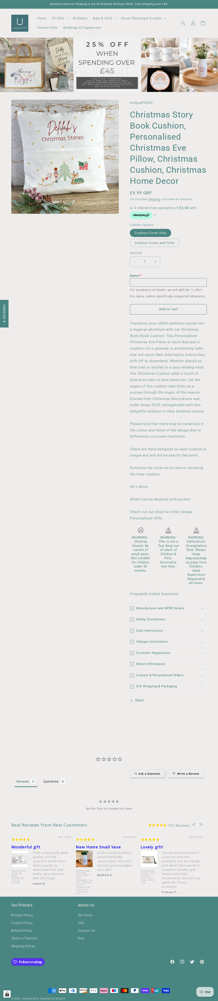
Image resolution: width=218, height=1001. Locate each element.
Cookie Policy (22, 923)
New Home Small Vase (98, 846)
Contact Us (86, 931)
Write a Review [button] (188, 774)
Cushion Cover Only (150, 233)
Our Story (85, 915)
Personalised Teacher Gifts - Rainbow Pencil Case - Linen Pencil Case (149, 877)
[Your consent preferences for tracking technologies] (7, 994)
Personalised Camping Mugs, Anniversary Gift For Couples (18, 877)
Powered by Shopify (52, 998)
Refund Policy (21, 931)
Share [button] (139, 700)
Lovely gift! (152, 846)
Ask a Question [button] (149, 774)
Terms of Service (24, 938)
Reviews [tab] (23, 781)
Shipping (154, 199)
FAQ (81, 923)
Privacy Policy (22, 915)
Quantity (136, 253)
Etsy (81, 938)
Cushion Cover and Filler (155, 243)
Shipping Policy (23, 946)
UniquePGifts (30, 998)
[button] (59, 18)
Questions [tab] (51, 781)
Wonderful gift (26, 846)
